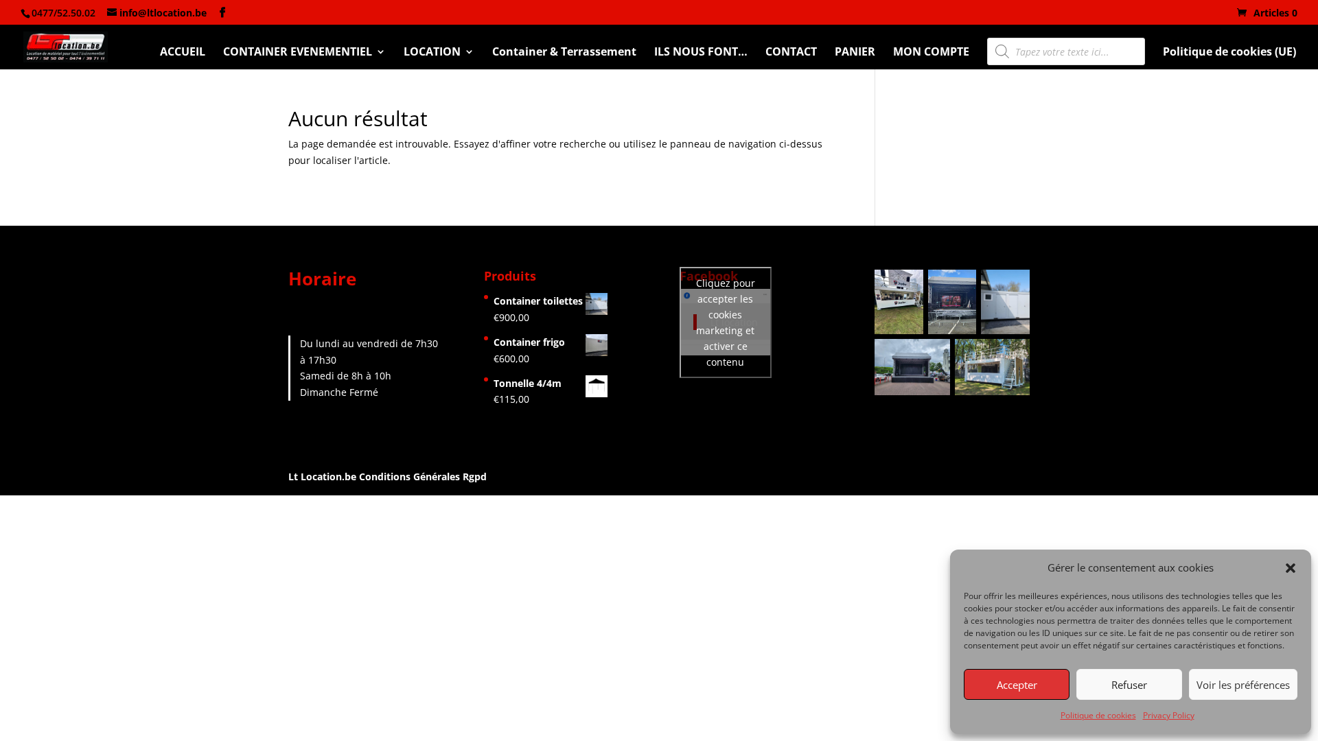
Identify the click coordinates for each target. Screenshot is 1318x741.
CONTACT (791, 53)
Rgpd (475, 476)
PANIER (855, 53)
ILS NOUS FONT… (701, 53)
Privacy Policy (1168, 715)
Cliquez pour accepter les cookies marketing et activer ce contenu (725, 322)
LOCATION (432, 53)
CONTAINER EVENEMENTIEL (297, 53)
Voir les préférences (1243, 685)
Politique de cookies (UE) (1229, 53)
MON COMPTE (931, 53)
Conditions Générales (409, 476)
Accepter (1017, 685)
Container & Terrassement (564, 53)
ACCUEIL (182, 53)
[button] (1290, 568)
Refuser (1129, 685)
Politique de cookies (1098, 715)
